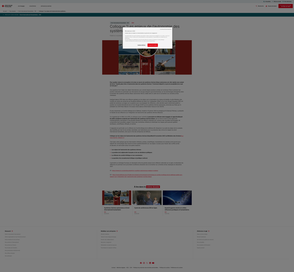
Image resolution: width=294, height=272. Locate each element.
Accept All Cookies (152, 45)
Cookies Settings (141, 45)
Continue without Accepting (165, 29)
